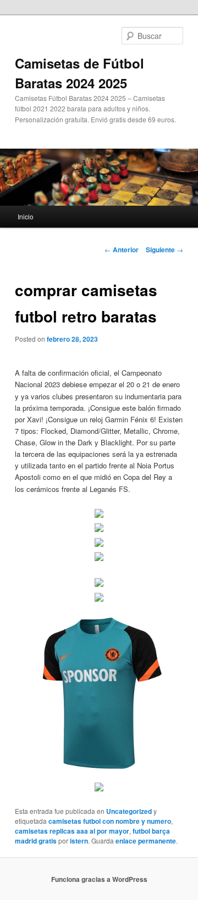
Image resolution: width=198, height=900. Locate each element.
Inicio (26, 216)
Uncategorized (129, 811)
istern (79, 841)
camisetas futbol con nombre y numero (109, 821)
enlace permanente (146, 841)
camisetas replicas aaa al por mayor (72, 831)
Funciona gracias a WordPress (99, 879)
